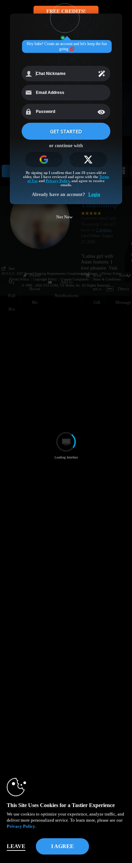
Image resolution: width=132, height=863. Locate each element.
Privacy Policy (21, 826)
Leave (16, 846)
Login (94, 194)
